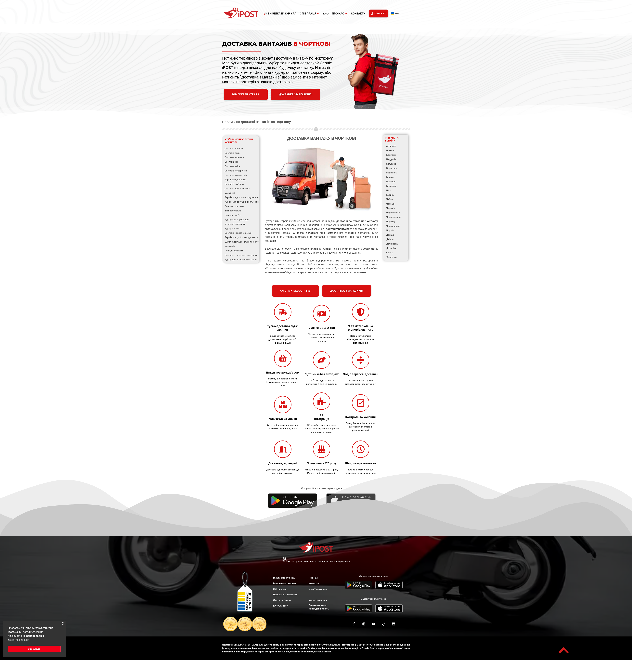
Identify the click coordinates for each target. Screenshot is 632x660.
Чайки (389, 199)
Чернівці (390, 221)
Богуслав (391, 163)
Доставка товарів (234, 148)
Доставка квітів (232, 166)
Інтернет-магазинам (284, 583)
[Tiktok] (383, 624)
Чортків (390, 230)
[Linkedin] (393, 624)
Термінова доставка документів (241, 197)
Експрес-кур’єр (233, 215)
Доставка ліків (232, 153)
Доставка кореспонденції (238, 232)
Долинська (392, 243)
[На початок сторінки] (563, 650)
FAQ (326, 13)
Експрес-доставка (234, 206)
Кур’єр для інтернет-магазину (241, 259)
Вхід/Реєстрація (318, 589)
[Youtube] (373, 624)
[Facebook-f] (354, 624)
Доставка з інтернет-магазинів (241, 255)
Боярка (390, 177)
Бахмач (390, 150)
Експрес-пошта (233, 210)
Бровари (390, 181)
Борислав (391, 168)
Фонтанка (391, 257)
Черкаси (390, 203)
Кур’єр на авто (232, 228)
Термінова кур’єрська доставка (241, 237)
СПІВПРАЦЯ (308, 13)
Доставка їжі (231, 161)
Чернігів (390, 208)
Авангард (391, 146)
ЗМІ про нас (280, 589)
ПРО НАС (338, 13)
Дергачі (390, 234)
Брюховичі (391, 186)
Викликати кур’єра (284, 578)
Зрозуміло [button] (34, 648)
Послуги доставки (234, 250)
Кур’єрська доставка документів (242, 201)
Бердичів (391, 159)
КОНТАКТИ (358, 13)
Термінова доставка (235, 179)
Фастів (389, 252)
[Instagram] (364, 624)
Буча (388, 190)
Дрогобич (391, 248)
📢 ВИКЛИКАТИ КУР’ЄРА (280, 13)
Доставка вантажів (234, 157)
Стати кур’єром (282, 600)
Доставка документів (236, 175)
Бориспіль (391, 172)
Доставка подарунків (236, 170)
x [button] (63, 623)
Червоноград (393, 226)
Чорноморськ (393, 217)
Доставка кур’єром (234, 184)
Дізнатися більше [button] (18, 639)
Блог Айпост (280, 606)
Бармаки (391, 154)
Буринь (390, 194)
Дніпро (390, 239)
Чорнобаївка (393, 212)
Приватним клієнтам (285, 594)
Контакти (314, 583)
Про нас (313, 578)
